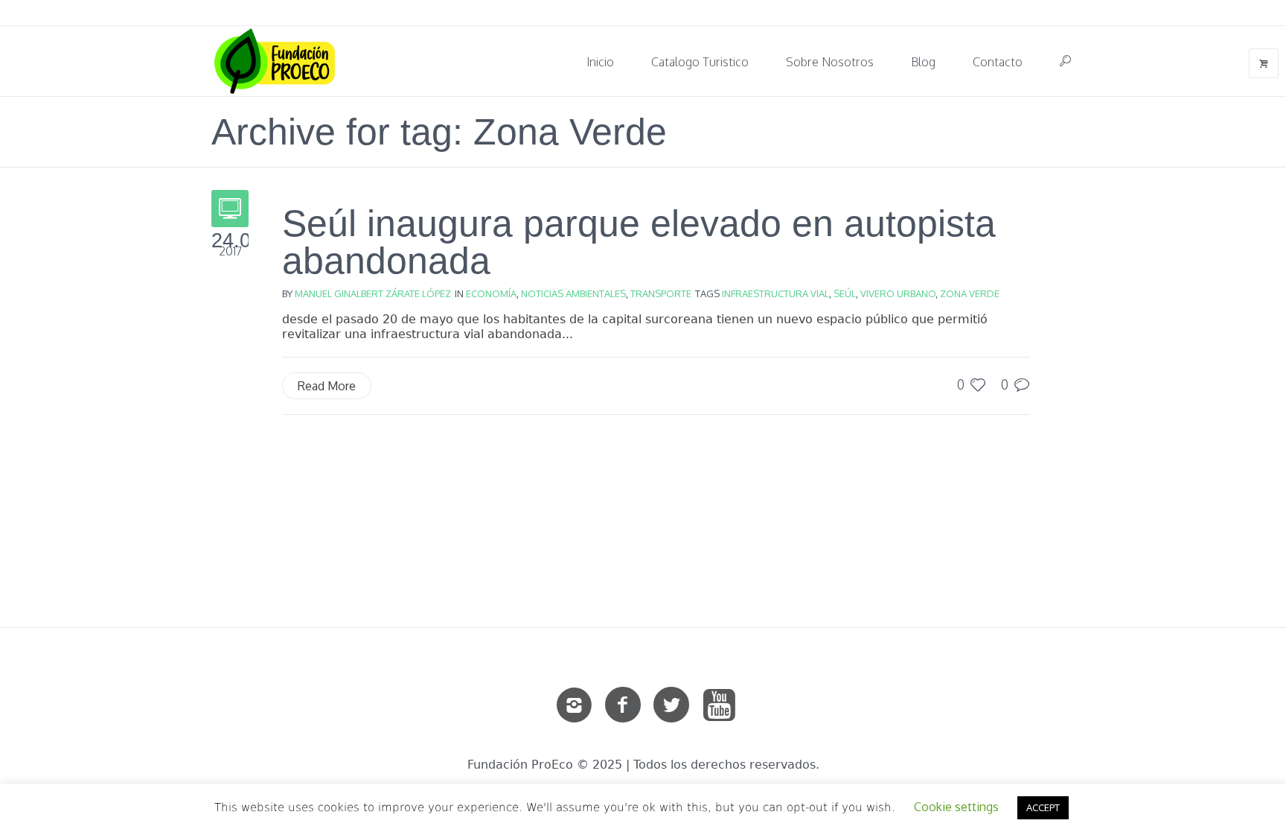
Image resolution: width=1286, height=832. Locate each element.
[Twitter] (671, 705)
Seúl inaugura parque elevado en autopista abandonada (639, 242)
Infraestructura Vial (775, 293)
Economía (491, 293)
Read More (327, 385)
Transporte (660, 293)
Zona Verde (969, 293)
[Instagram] (574, 705)
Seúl (845, 293)
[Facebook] (623, 705)
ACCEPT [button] (1043, 807)
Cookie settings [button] (956, 806)
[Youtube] (719, 705)
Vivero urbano (897, 293)
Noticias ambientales (573, 293)
